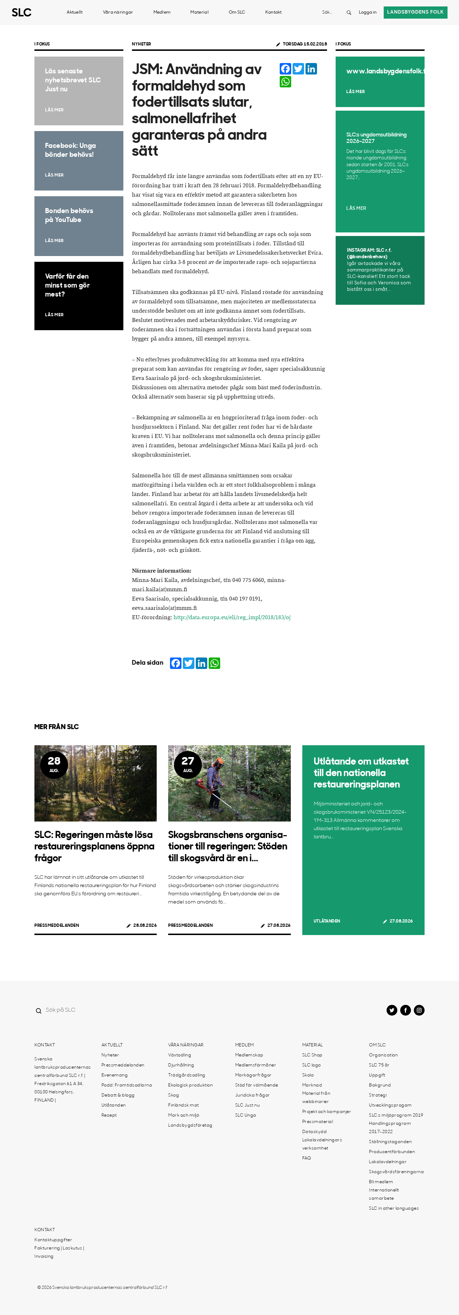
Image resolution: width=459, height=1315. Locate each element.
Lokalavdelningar (388, 1162)
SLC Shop (312, 1055)
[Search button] (349, 12)
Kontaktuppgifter (53, 1240)
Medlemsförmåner (255, 1065)
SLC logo (311, 1065)
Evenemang (114, 1075)
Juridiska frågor (252, 1095)
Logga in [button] (368, 12)
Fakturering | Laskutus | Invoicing (59, 1252)
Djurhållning (181, 1065)
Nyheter (141, 44)
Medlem (162, 12)
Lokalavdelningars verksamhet (322, 1144)
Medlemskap (249, 1055)
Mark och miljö (183, 1115)
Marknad (312, 1085)
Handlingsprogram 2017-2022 (390, 1128)
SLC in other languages (394, 1208)
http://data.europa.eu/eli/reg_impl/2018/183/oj (232, 617)
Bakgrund (380, 1085)
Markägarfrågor (253, 1075)
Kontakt (273, 12)
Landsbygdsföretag (190, 1125)
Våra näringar (118, 12)
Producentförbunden (392, 1152)
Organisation (383, 1055)
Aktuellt (74, 12)
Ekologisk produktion (190, 1085)
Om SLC (237, 12)
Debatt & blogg (118, 1095)
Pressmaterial (317, 1122)
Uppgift (377, 1075)
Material (199, 12)
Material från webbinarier (316, 1098)
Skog (173, 1095)
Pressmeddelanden (56, 926)
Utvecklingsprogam (390, 1105)
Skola (308, 1075)
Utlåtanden (327, 921)
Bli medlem (381, 1182)
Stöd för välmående (256, 1085)
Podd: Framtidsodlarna (126, 1085)
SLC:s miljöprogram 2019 (396, 1115)
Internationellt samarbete (384, 1194)
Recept (109, 1115)
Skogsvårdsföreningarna (396, 1172)
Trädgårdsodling (186, 1075)
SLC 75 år (379, 1065)
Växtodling (179, 1055)
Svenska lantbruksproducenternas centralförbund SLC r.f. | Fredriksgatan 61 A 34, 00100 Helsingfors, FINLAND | (62, 1080)
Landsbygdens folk (415, 12)
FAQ (306, 1158)
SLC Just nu (247, 1105)
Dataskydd (314, 1132)
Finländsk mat (183, 1105)
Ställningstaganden (390, 1142)
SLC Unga (245, 1115)
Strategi (378, 1095)
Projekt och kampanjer (326, 1112)
